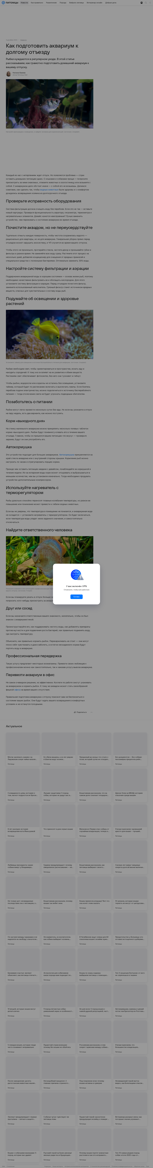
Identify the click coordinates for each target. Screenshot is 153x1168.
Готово (76, 597)
